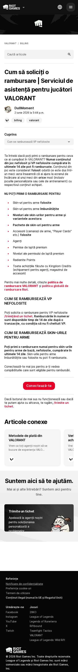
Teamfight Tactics (41, 630)
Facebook (12, 612)
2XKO (33, 612)
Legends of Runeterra (43, 621)
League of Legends (42, 616)
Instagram (12, 616)
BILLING (24, 43)
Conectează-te (39, 386)
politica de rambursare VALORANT (33, 284)
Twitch (10, 630)
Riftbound (36, 625)
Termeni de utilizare (18, 593)
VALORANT (10, 43)
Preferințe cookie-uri (18, 588)
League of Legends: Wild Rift (47, 639)
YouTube (11, 621)
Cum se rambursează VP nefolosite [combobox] (28, 141)
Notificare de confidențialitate (24, 583)
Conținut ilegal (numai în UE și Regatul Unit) (34, 597)
